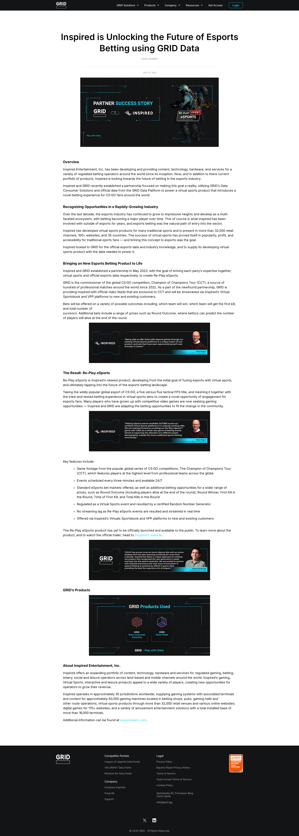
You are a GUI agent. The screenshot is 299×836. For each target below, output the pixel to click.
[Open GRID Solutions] (138, 5)
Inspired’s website (148, 535)
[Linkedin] (154, 820)
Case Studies (149, 58)
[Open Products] (158, 5)
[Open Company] (179, 5)
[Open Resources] (202, 5)
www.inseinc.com (133, 720)
